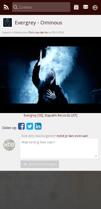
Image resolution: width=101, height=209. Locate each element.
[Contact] (85, 7)
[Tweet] (30, 128)
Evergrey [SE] (33, 115)
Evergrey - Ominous (37, 22)
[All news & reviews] (6, 7)
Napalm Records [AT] (61, 115)
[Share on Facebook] (21, 128)
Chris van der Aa (38, 32)
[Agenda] (76, 7)
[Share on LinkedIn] (38, 128)
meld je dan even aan (72, 136)
